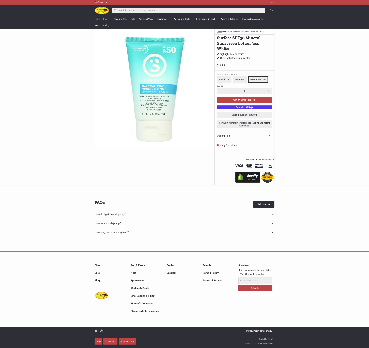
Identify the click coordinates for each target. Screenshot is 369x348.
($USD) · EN (127, 341)
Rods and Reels (120, 19)
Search (207, 265)
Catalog (105, 25)
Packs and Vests (146, 19)
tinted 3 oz (224, 79)
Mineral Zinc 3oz (258, 79)
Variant (227, 75)
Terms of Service (212, 280)
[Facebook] (96, 330)
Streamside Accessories (252, 19)
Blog (97, 25)
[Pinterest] (101, 330)
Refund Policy (211, 272)
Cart (272, 10)
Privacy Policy (252, 331)
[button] (244, 100)
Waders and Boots (182, 19)
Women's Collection (229, 19)
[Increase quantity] (269, 91)
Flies (105, 19)
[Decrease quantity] (220, 91)
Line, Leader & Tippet (205, 19)
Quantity (220, 86)
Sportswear (162, 19)
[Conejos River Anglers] (102, 10)
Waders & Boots (140, 288)
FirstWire (271, 339)
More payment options (244, 114)
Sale (97, 272)
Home (97, 19)
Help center (264, 204)
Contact (171, 265)
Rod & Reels (138, 265)
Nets (133, 19)
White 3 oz (240, 79)
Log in (272, 2)
